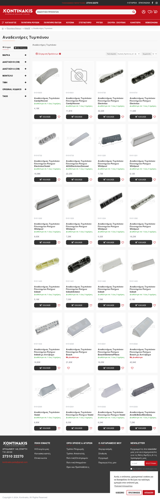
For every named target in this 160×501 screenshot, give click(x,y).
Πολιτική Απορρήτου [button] (123, 486)
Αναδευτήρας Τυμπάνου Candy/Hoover (47, 99)
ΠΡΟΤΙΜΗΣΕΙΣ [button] (134, 493)
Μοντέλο (7, 75)
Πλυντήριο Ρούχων (14, 28)
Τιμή (4, 82)
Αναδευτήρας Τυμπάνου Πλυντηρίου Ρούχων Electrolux (110, 101)
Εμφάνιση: (147, 54)
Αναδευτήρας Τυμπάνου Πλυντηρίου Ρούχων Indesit (47, 289)
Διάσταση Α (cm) (11, 68)
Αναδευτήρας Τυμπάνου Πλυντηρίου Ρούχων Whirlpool (110, 163)
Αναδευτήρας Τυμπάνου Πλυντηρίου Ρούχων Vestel (79, 413)
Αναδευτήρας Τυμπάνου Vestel (47, 413)
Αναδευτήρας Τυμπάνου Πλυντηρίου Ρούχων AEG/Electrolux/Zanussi (79, 163)
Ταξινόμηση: (111, 54)
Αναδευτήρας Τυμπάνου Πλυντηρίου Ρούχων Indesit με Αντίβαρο (47, 352)
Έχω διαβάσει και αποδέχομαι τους (145, 470)
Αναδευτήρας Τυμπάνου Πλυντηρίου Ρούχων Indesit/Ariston (79, 289)
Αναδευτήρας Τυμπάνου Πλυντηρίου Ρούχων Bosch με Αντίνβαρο (142, 352)
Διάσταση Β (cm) (11, 61)
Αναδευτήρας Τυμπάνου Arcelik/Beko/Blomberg (142, 413)
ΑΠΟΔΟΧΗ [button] (148, 493)
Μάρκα (6, 55)
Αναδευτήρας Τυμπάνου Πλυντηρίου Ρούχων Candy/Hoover (79, 101)
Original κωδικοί (11, 89)
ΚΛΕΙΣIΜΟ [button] (120, 493)
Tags (5, 96)
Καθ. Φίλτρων (21, 48)
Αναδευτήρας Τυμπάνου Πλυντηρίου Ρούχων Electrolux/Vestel (47, 163)
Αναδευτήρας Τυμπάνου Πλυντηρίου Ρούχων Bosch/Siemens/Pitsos (110, 352)
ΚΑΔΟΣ (27, 28)
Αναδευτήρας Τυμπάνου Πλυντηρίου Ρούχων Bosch (79, 352)
